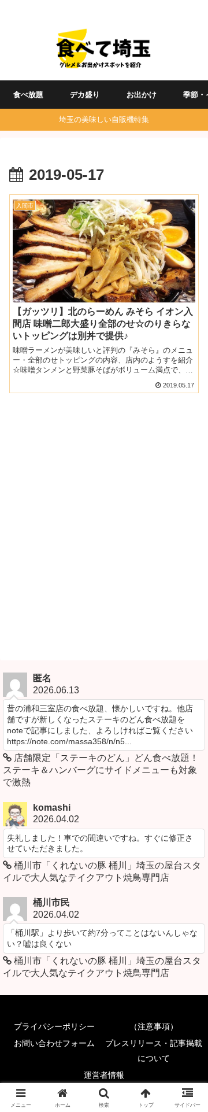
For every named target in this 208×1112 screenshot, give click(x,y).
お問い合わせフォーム (54, 1043)
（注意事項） (153, 1026)
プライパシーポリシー (54, 1026)
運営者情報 (104, 1075)
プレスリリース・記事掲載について (153, 1050)
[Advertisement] (104, 525)
